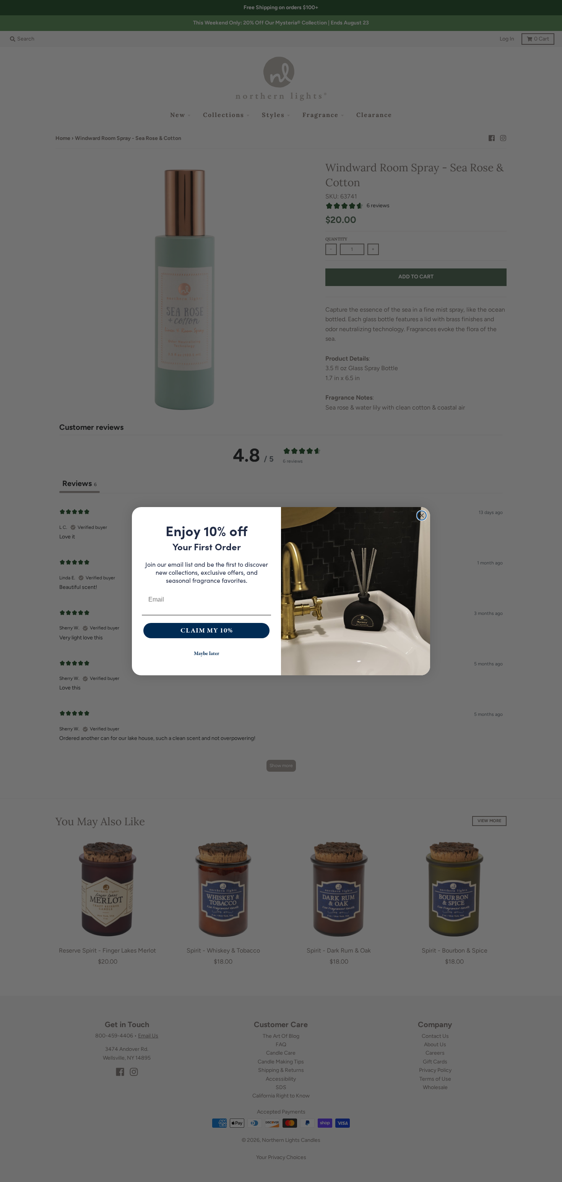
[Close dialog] (421, 515)
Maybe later (206, 653)
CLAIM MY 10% (206, 630)
